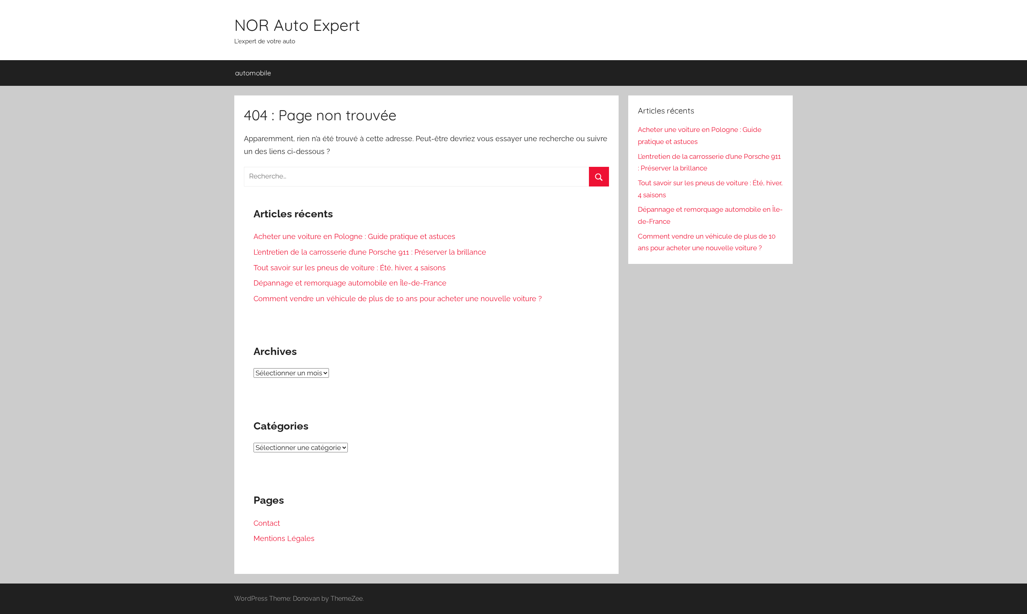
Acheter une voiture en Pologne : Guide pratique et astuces (354, 236)
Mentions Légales (284, 538)
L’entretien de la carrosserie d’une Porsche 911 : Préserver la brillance (370, 252)
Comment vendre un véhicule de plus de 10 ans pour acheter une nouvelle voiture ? (398, 298)
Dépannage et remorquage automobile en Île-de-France (350, 283)
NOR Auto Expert (297, 25)
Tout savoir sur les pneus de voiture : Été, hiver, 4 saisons (350, 267)
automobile (253, 73)
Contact (267, 523)
